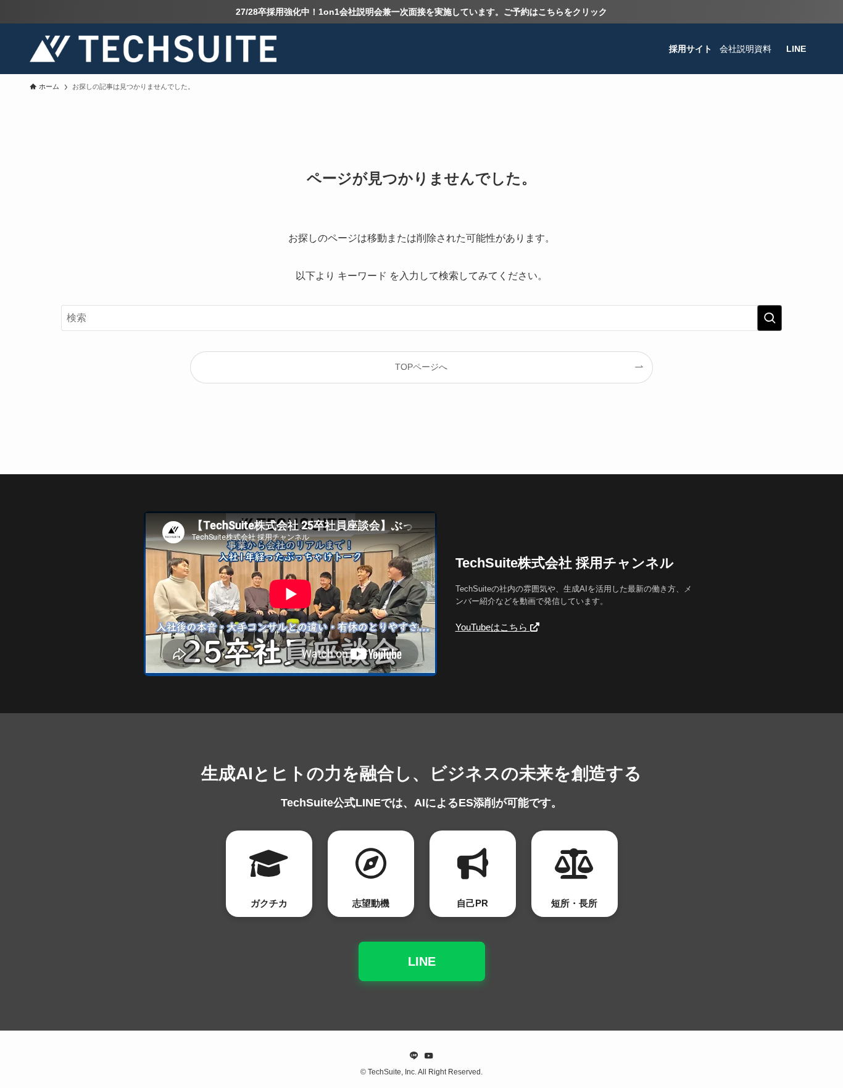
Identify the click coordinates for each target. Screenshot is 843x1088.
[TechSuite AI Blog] (153, 48)
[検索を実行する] (769, 318)
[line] (414, 1055)
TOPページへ (421, 367)
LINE (422, 961)
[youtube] (428, 1055)
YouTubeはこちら (492, 627)
